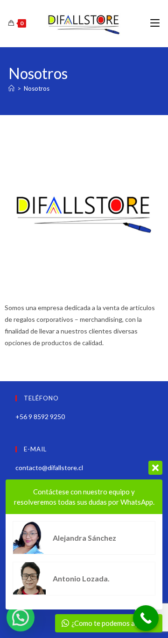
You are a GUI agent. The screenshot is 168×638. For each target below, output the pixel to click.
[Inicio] (11, 88)
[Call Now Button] (146, 618)
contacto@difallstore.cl (49, 467)
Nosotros (36, 88)
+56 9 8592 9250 (40, 416)
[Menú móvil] (155, 23)
